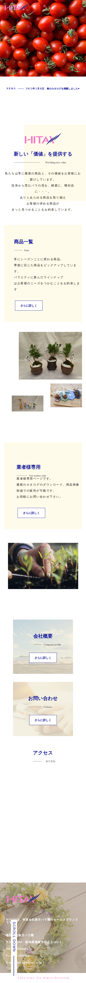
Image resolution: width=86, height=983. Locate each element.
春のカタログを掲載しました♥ (63, 88)
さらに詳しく (28, 305)
